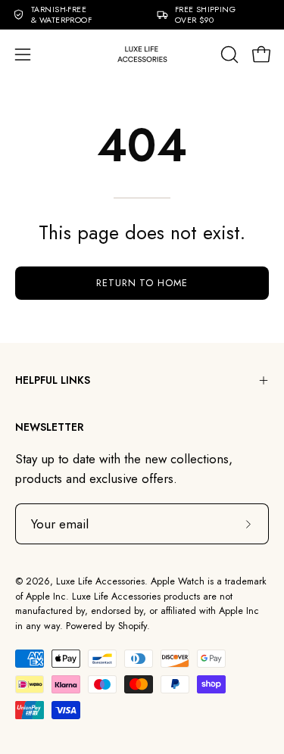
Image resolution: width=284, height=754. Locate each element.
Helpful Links (52, 380)
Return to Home (142, 283)
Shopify (132, 626)
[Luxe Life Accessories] (142, 54)
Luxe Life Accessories (100, 581)
